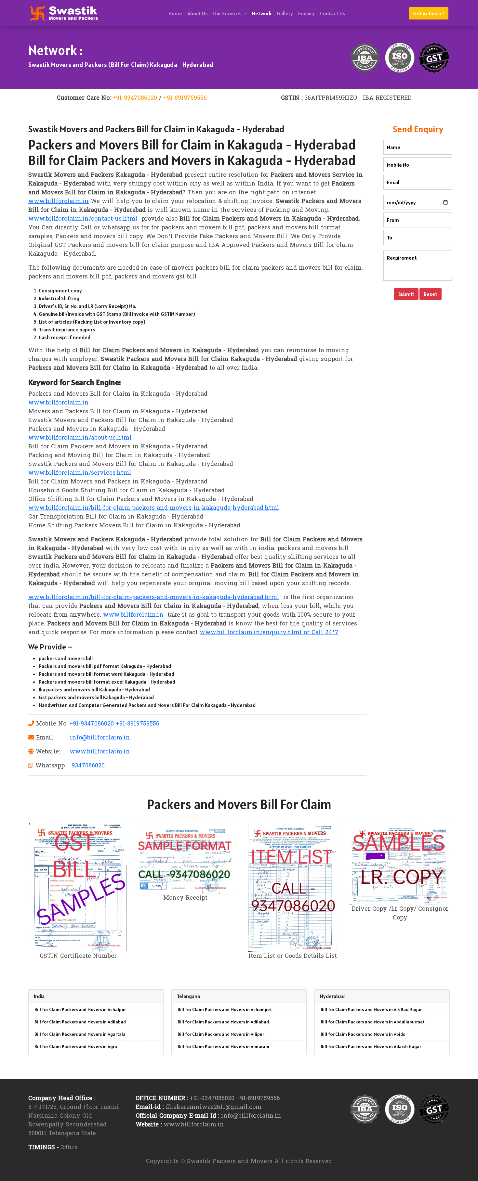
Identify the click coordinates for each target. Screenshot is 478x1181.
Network (262, 13)
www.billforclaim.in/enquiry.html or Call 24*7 (269, 632)
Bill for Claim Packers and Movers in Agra (75, 1046)
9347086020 (88, 766)
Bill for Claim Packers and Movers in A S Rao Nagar (371, 1009)
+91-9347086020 (135, 98)
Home (175, 13)
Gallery (285, 13)
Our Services (228, 13)
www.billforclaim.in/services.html (79, 473)
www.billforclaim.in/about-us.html (80, 438)
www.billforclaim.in (58, 201)
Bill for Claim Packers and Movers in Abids (363, 1034)
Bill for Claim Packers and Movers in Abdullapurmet (373, 1022)
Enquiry (306, 13)
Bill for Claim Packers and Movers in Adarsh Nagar (371, 1046)
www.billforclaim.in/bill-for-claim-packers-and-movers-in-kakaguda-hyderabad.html (153, 508)
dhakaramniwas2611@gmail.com (213, 1107)
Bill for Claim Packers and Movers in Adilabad (80, 1022)
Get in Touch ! (428, 13)
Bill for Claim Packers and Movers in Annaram (223, 1046)
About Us (197, 13)
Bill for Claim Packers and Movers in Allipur (221, 1034)
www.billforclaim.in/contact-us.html (83, 219)
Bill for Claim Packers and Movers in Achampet (225, 1009)
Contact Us (332, 13)
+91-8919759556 (185, 98)
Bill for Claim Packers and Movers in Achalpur (80, 1009)
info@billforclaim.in (100, 738)
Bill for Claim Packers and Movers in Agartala (80, 1034)
